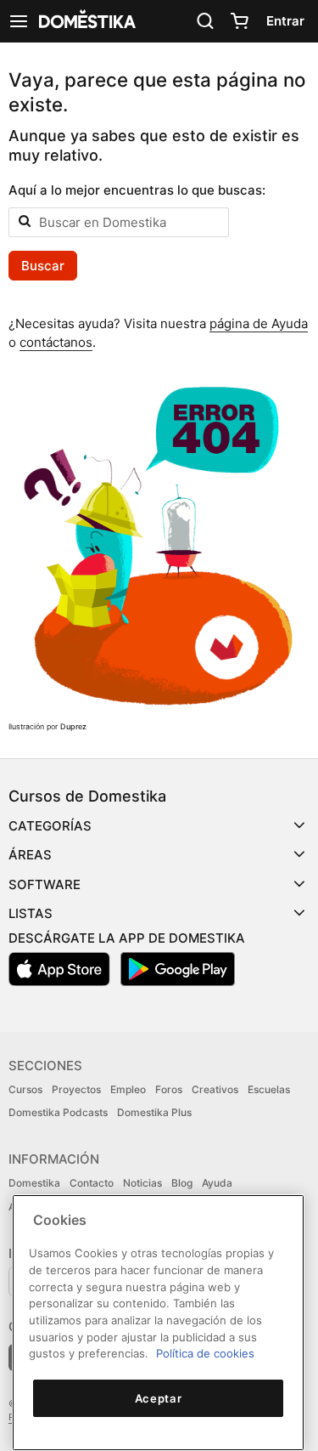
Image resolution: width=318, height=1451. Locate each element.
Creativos (215, 1089)
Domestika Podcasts (58, 1112)
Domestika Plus (154, 1112)
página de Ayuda (258, 323)
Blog (181, 1182)
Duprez (73, 726)
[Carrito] (239, 21)
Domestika (34, 1182)
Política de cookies (205, 1353)
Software (44, 884)
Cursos (25, 1089)
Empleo (128, 1089)
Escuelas (269, 1089)
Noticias (142, 1182)
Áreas (30, 855)
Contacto (92, 1182)
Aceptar (158, 1398)
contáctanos (56, 342)
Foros (168, 1089)
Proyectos (76, 1089)
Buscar (42, 266)
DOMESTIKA (86, 21)
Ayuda (217, 1182)
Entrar (285, 21)
